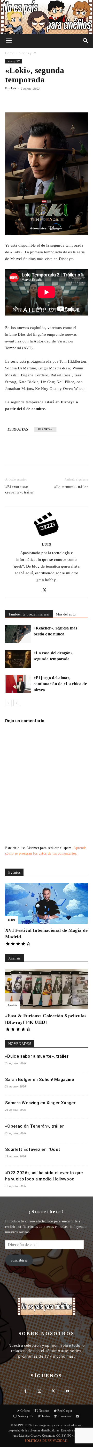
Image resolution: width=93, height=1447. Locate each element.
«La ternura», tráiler (71, 487)
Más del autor (66, 614)
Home (9, 53)
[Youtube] (67, 1391)
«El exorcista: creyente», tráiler (19, 489)
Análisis (13, 1005)
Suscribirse (19, 1260)
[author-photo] (46, 537)
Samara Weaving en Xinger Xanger (40, 1102)
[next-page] (16, 703)
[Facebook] (26, 455)
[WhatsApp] (50, 455)
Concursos (64, 1416)
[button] (9, 41)
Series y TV (27, 53)
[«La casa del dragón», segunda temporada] (18, 659)
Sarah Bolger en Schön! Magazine (39, 1079)
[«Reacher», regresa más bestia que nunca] (18, 634)
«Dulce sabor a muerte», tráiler (36, 1056)
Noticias (44, 1411)
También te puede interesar (29, 614)
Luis (13, 88)
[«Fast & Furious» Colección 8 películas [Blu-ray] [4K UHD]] (46, 989)
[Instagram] (39, 1391)
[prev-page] (8, 703)
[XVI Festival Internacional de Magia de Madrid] (46, 903)
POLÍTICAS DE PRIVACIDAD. (46, 1441)
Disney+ (45, 429)
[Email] (62, 455)
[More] (64, 100)
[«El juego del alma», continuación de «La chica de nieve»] (18, 684)
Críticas (25, 1411)
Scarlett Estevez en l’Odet (32, 1149)
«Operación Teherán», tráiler (34, 1126)
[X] (38, 455)
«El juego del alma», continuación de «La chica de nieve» (60, 684)
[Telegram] (74, 455)
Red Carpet (64, 1411)
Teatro (11, 919)
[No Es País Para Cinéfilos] (46, 17)
